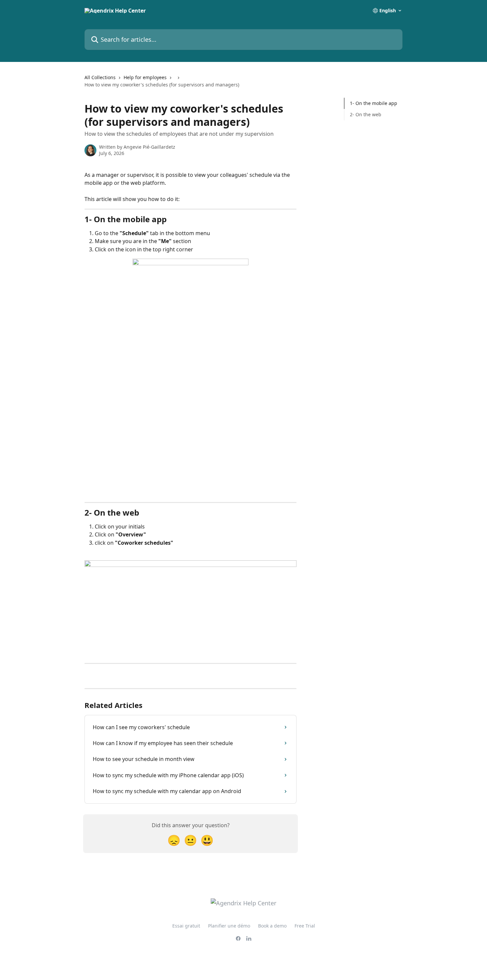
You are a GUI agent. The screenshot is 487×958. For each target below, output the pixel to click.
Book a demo (272, 926)
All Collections (100, 77)
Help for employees (145, 77)
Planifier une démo (229, 926)
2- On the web (365, 114)
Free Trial (305, 926)
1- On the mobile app (373, 103)
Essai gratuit (186, 926)
